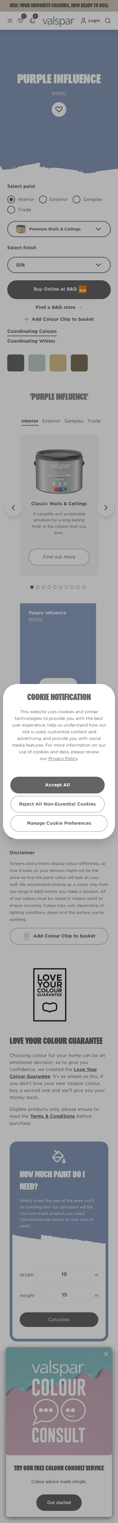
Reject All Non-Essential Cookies (57, 804)
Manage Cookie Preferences (59, 823)
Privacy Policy (62, 758)
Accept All (57, 785)
